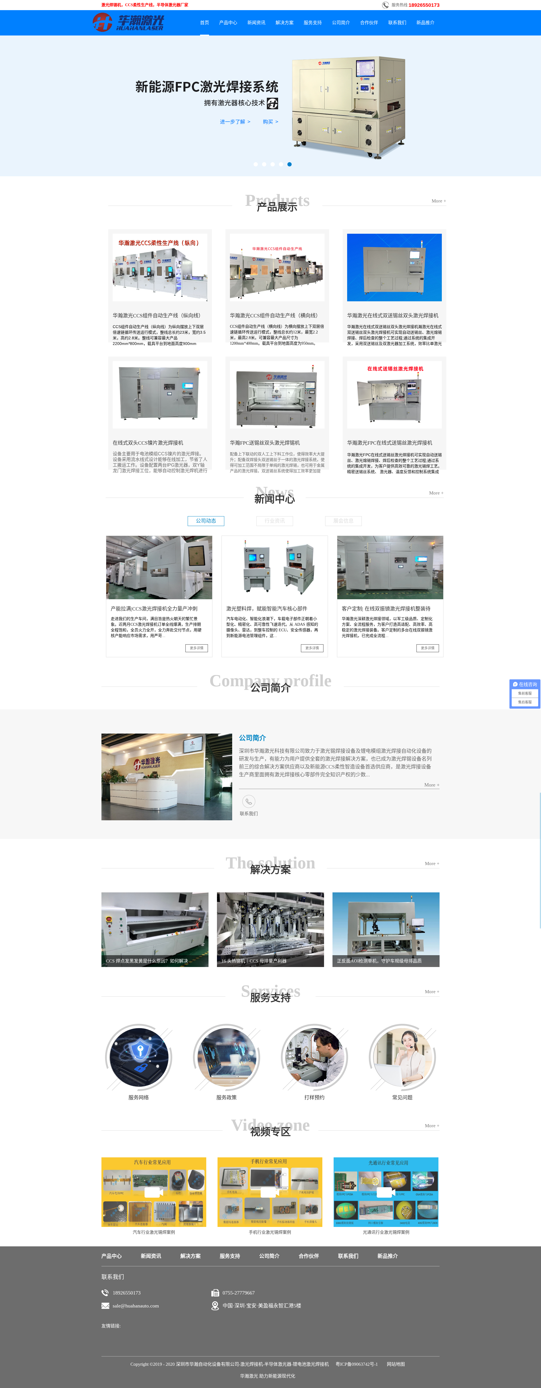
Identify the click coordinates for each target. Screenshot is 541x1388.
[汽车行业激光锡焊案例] (153, 1159)
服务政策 (226, 1097)
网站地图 (395, 1364)
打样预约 (314, 1097)
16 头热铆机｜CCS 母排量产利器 (254, 961)
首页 (204, 22)
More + (432, 785)
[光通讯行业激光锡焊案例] (386, 1159)
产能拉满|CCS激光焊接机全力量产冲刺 (154, 609)
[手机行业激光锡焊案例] (270, 1159)
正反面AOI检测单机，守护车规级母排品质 (379, 961)
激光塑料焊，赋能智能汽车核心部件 (266, 609)
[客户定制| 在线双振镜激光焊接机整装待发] (390, 538)
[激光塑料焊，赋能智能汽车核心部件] (275, 538)
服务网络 (138, 1097)
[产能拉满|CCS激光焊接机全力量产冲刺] (159, 538)
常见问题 (402, 1097)
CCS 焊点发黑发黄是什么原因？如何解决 (147, 961)
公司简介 (252, 738)
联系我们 (249, 813)
